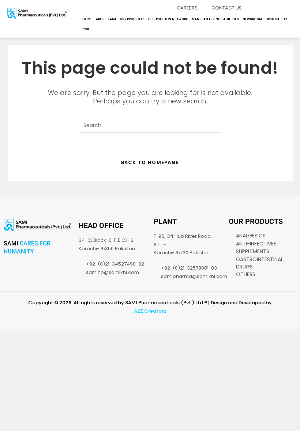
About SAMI (106, 19)
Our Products (132, 19)
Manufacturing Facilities (215, 19)
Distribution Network (168, 19)
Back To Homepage (150, 162)
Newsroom (252, 19)
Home (87, 19)
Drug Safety (276, 19)
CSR (85, 29)
